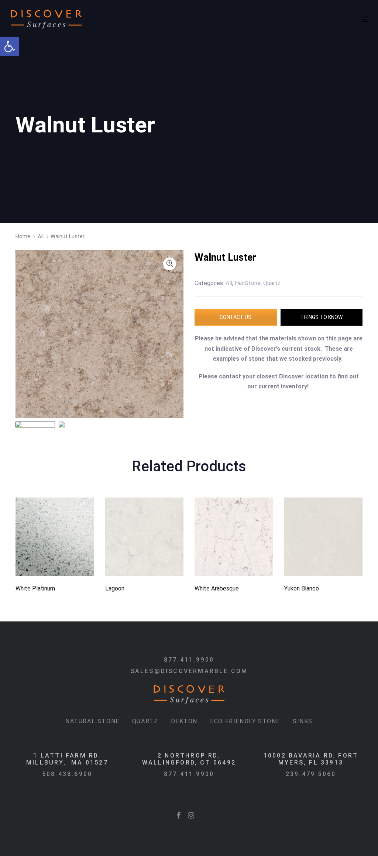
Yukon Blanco (301, 588)
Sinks (303, 721)
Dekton (184, 721)
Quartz (145, 721)
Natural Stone (92, 721)
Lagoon (114, 588)
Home (23, 236)
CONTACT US (235, 317)
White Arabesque (217, 588)
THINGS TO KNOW (321, 317)
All (41, 236)
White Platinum (35, 588)
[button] (9, 46)
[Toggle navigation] (277, 19)
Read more (54, 566)
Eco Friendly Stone (245, 721)
